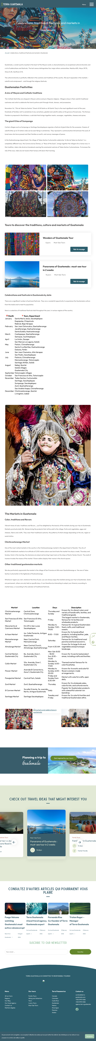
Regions (7, 998)
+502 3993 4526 (81, 999)
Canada (54, 996)
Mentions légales (10, 1008)
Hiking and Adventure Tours (35, 999)
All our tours (8, 996)
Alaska (54, 1012)
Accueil (7, 53)
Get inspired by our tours (63, 758)
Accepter (90, 1036)
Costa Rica (55, 1001)
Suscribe (80, 952)
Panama (54, 1010)
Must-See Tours (33, 1005)
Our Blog (7, 1001)
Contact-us (8, 1005)
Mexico (54, 1005)
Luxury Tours (32, 1003)
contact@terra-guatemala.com (80, 996)
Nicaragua (55, 1008)
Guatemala (55, 1003)
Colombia (55, 998)
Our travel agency (10, 1003)
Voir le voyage (79, 249)
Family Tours (32, 996)
